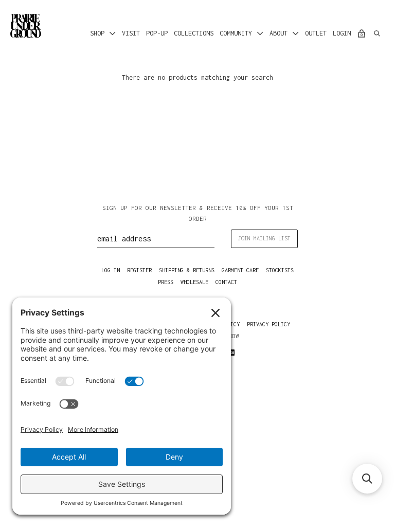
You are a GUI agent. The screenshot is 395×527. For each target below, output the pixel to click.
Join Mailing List (264, 238)
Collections (193, 33)
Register (139, 270)
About (279, 33)
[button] (367, 479)
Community (236, 33)
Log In (110, 270)
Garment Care (240, 270)
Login (342, 33)
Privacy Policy (268, 324)
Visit (131, 33)
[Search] (377, 33)
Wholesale (194, 282)
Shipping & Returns (186, 270)
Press (165, 282)
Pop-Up (157, 33)
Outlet (316, 33)
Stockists (280, 270)
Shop (97, 33)
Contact (226, 282)
